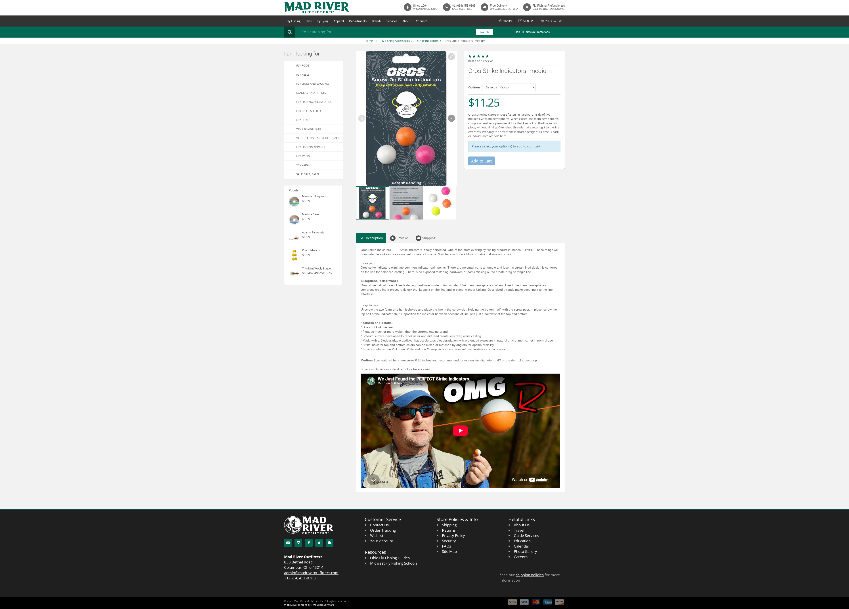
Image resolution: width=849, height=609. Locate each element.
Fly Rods (302, 65)
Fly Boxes (303, 120)
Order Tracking (383, 530)
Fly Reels (303, 74)
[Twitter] (319, 543)
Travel (519, 530)
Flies (309, 21)
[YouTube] (288, 543)
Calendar (521, 546)
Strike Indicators (427, 41)
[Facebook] (309, 543)
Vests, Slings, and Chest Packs (318, 138)
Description (374, 238)
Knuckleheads (311, 250)
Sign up (528, 21)
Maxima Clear (310, 214)
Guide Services (526, 535)
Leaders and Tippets (311, 93)
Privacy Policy (453, 535)
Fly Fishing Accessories (395, 41)
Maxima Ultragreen (313, 196)
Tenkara (302, 165)
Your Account (381, 540)
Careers (521, 556)
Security (449, 540)
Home (369, 41)
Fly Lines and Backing (312, 84)
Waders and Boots (310, 129)
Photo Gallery (525, 551)
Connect (421, 21)
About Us (522, 524)
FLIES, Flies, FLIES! (308, 111)
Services (391, 21)
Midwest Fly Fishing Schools (393, 563)
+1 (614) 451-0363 (463, 5)
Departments (358, 21)
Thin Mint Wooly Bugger (317, 268)
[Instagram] (298, 543)
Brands (376, 21)
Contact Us (379, 524)
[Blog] (329, 543)
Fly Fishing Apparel (310, 147)
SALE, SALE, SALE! (307, 174)
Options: (474, 87)
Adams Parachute (313, 232)
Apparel (339, 21)
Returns (449, 530)
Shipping (429, 238)
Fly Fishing (293, 21)
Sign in (507, 21)
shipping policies (530, 574)
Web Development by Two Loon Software (309, 605)
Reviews (403, 238)
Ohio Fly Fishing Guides (390, 557)
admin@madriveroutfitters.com (311, 572)
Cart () (553, 21)
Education (522, 540)
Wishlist (376, 535)
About (406, 21)
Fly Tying (322, 21)
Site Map (449, 551)
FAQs (446, 546)
